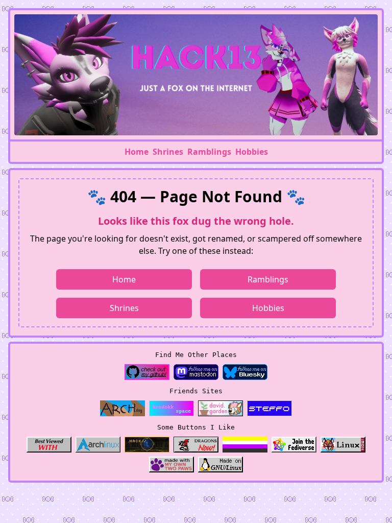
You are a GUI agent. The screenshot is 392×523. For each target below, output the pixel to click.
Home (137, 151)
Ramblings (209, 151)
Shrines (168, 151)
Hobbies (251, 151)
